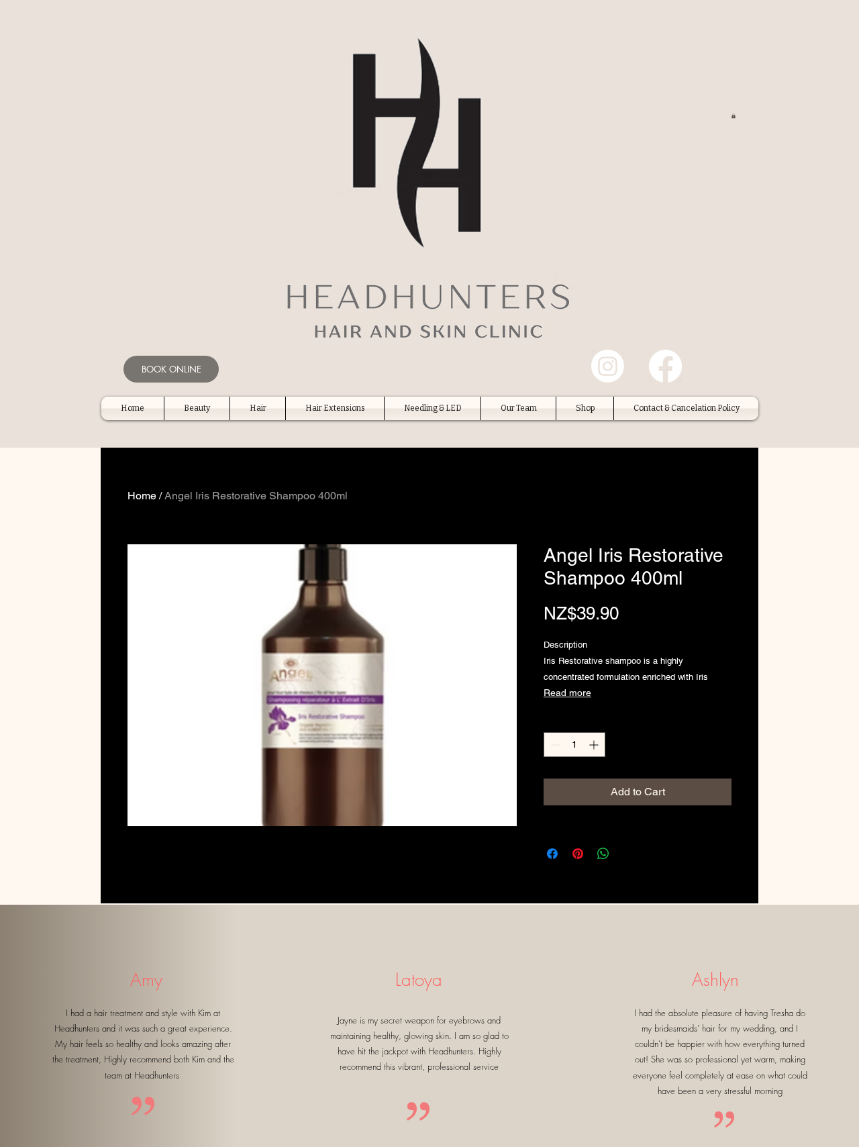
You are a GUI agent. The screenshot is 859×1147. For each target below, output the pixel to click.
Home (142, 495)
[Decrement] (554, 744)
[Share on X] (629, 854)
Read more (567, 692)
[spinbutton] (574, 744)
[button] (733, 115)
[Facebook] (665, 366)
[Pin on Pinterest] (578, 854)
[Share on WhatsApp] (603, 854)
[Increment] (595, 744)
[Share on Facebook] (552, 854)
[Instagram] (607, 366)
